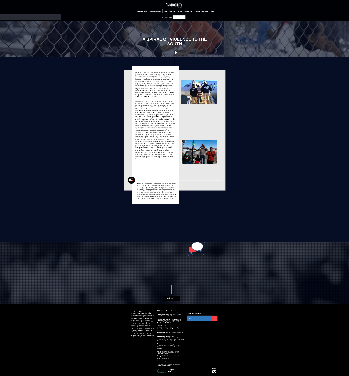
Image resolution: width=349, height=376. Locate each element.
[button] (141, 11)
